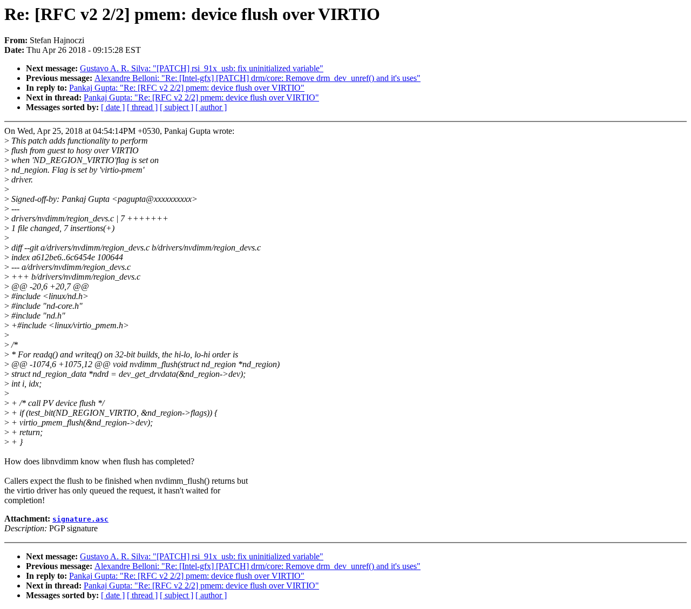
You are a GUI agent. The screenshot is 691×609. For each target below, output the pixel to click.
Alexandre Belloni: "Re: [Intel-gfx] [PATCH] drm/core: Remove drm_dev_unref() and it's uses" (257, 78)
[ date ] (113, 107)
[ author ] (211, 107)
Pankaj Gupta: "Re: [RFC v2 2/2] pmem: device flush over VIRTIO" (186, 87)
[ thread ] (142, 107)
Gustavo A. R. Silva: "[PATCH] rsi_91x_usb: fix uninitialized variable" (201, 68)
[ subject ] (176, 107)
